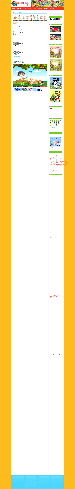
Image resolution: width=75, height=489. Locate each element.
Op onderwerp (19, 8)
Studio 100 (24, 8)
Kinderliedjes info (30, 8)
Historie (35, 8)
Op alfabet (13, 8)
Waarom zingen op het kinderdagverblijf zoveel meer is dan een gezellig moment (57, 237)
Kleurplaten (52, 8)
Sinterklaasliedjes (46, 8)
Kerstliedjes (40, 8)
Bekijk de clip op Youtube (17, 23)
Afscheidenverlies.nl (29, 484)
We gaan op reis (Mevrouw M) (57, 176)
